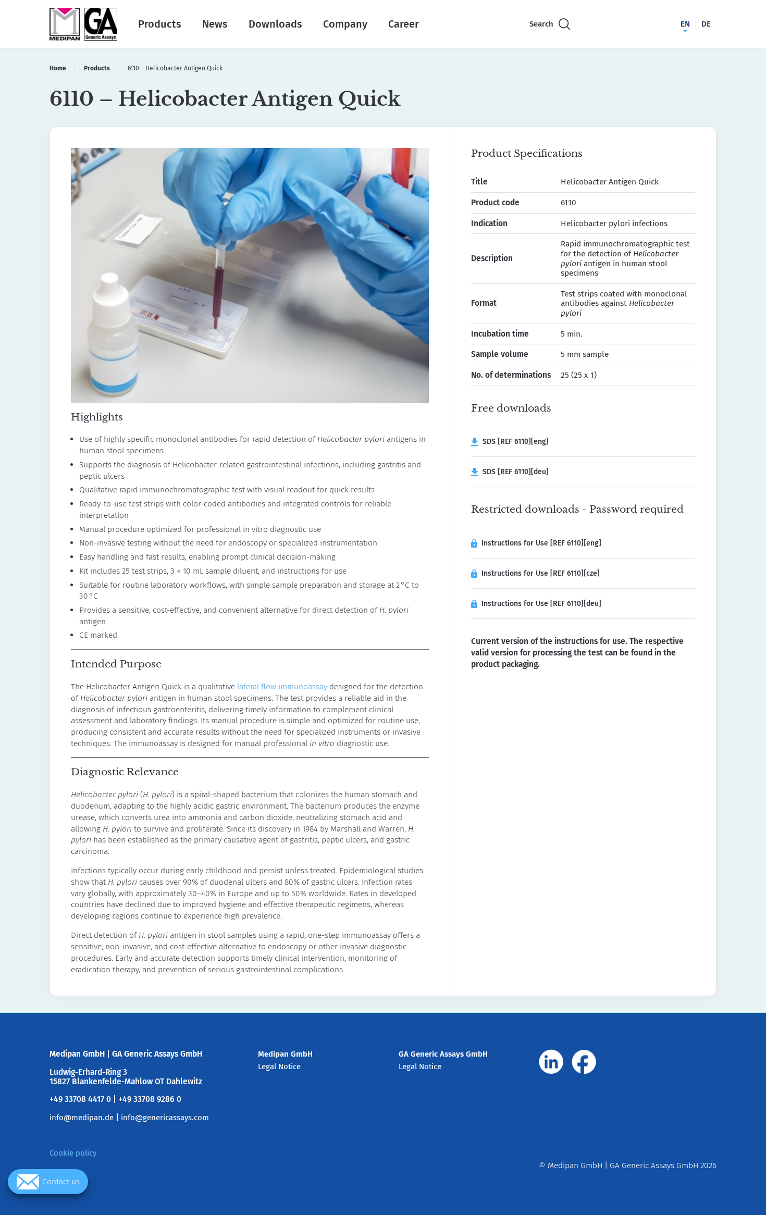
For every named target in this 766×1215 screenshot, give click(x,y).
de (706, 24)
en (685, 24)
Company (345, 24)
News (215, 24)
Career (403, 24)
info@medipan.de (82, 1117)
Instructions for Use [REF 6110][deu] (541, 603)
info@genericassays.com (165, 1117)
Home (58, 68)
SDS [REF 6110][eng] (513, 441)
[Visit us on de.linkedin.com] (551, 1061)
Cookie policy (73, 1153)
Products (159, 24)
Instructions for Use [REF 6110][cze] (540, 573)
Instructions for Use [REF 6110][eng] (541, 543)
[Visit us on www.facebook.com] (584, 1061)
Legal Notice (279, 1066)
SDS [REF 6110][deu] (513, 471)
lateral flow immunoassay (282, 686)
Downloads (275, 24)
